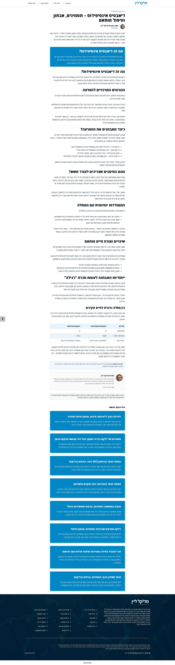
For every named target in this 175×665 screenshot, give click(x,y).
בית (124, 11)
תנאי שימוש (31, 3)
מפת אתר (92, 618)
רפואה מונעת (45, 3)
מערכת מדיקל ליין (107, 376)
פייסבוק (92, 622)
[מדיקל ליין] (141, 3)
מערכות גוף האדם (40, 610)
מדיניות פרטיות (29, 653)
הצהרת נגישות (87, 663)
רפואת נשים (42, 626)
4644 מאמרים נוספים (108, 387)
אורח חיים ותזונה (63, 610)
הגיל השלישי (65, 622)
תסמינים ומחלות (116, 11)
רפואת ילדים (42, 622)
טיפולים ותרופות (64, 626)
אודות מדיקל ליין (90, 610)
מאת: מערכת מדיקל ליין (109, 26)
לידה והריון (65, 630)
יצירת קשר (91, 614)
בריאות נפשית (64, 618)
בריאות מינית (65, 614)
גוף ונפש (68, 3)
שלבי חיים (57, 3)
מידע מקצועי (91, 626)
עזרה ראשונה (41, 614)
